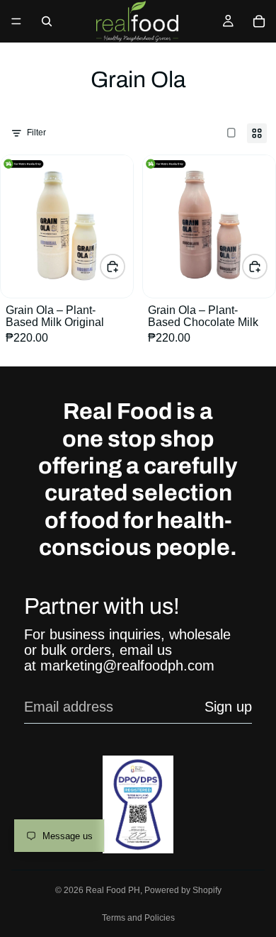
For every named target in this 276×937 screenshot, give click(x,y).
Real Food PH (113, 890)
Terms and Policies (138, 918)
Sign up (228, 706)
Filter (36, 133)
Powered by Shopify (183, 890)
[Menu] (16, 21)
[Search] (46, 21)
